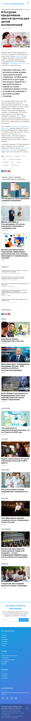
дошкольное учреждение (15, 159)
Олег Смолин (9, 156)
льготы (4, 159)
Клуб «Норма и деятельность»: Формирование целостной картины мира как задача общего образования (15, 396)
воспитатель (6, 165)
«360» (18, 115)
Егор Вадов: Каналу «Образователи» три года (12, 340)
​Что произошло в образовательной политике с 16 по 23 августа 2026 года (15, 430)
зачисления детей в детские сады (15, 148)
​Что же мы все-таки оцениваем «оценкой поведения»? (15, 199)
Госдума (19, 162)
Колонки (4, 637)
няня (24, 156)
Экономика (5, 657)
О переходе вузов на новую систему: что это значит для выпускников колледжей (14, 270)
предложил (20, 56)
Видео (3, 645)
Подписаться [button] (23, 619)
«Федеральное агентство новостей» (15, 127)
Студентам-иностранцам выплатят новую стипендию (14, 585)
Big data (4, 663)
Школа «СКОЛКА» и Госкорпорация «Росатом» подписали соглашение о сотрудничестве (13, 225)
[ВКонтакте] (2, 171)
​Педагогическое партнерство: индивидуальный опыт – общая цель (15, 284)
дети (12, 162)
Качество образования (14, 273)
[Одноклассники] (5, 171)
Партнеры (5, 678)
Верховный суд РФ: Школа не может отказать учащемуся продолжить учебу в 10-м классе (13, 277)
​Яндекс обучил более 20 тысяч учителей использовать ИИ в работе (15, 461)
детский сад (5, 162)
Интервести (5, 661)
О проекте (5, 674)
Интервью (5, 641)
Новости (4, 635)
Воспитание (11, 286)
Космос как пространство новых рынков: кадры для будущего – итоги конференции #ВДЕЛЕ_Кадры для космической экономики (14, 553)
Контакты (4, 676)
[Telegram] (7, 171)
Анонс (9, 295)
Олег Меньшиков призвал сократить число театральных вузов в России (15, 520)
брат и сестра (15, 165)
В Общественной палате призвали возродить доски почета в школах (14, 299)
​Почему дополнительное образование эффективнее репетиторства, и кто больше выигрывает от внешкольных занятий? (14, 254)
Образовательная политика (12, 9)
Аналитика (5, 639)
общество (17, 156)
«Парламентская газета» (18, 63)
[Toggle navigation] (28, 3)
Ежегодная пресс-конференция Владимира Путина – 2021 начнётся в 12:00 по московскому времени (15, 367)
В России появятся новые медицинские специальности (14, 490)
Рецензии (4, 643)
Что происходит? (13, 280)
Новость (27, 9)
